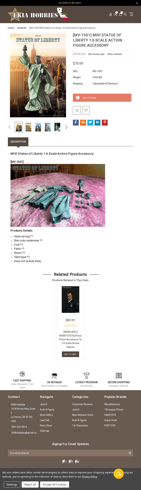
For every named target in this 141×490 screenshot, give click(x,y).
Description (18, 141)
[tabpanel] (70, 322)
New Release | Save (82, 415)
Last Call (44, 420)
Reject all (30, 484)
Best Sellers (46, 415)
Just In (43, 404)
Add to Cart (70, 354)
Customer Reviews (82, 404)
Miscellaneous (112, 404)
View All (76, 430)
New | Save (46, 425)
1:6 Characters (80, 425)
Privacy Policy (89, 476)
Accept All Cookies (54, 484)
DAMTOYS (110, 415)
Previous (9, 127)
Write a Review (114, 54)
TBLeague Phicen (113, 409)
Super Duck (110, 420)
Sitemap (44, 430)
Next (66, 127)
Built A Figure (47, 409)
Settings (12, 484)
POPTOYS (110, 425)
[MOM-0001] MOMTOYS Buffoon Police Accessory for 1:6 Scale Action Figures (70, 339)
